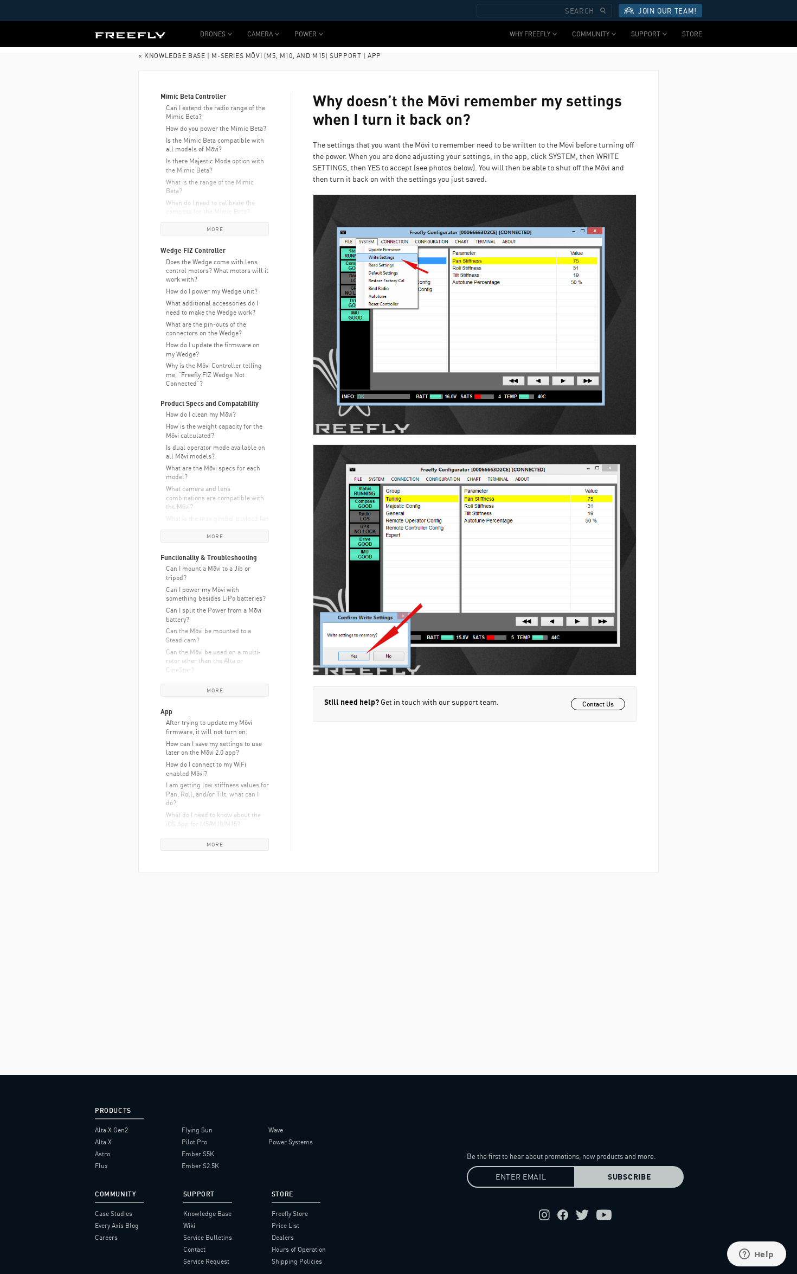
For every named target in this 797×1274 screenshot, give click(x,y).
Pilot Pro (194, 1142)
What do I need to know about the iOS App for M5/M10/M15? (213, 819)
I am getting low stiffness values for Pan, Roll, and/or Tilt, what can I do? (217, 794)
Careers (106, 1237)
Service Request (206, 1261)
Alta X (103, 1142)
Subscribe (629, 1177)
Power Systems (290, 1142)
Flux (101, 1166)
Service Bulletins (207, 1237)
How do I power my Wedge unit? (212, 291)
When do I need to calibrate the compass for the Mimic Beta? (210, 207)
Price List (285, 1225)
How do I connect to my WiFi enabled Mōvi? (206, 768)
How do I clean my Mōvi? (201, 414)
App (374, 56)
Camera (260, 34)
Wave (275, 1130)
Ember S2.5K (200, 1166)
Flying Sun (197, 1130)
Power (305, 34)
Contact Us (598, 704)
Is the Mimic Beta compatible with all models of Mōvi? (215, 144)
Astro (102, 1154)
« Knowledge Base (171, 56)
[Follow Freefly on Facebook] (562, 1214)
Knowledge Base (207, 1213)
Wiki (189, 1225)
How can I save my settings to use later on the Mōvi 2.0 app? (214, 748)
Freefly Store (290, 1213)
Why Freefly (530, 34)
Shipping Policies (297, 1261)
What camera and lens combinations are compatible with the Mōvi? (215, 498)
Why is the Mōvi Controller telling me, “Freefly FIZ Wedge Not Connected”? (214, 374)
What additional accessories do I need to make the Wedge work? (212, 307)
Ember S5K (198, 1154)
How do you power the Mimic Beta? (216, 128)
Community (590, 34)
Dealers (283, 1237)
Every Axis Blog (117, 1225)
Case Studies (113, 1213)
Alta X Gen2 (111, 1130)
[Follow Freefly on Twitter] (582, 1214)
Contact (194, 1249)
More (215, 229)
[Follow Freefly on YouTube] (604, 1214)
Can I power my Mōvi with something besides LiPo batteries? (216, 593)
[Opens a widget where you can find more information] (756, 1255)
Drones (213, 34)
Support (645, 34)
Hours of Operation (299, 1249)
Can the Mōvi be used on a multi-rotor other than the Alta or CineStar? (213, 661)
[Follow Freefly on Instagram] (544, 1214)
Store (692, 34)
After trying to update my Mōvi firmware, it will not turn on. (209, 726)
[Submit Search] (603, 10)
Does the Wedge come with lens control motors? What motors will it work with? (217, 271)
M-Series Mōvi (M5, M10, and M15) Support (286, 56)
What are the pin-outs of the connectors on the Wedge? (206, 328)
